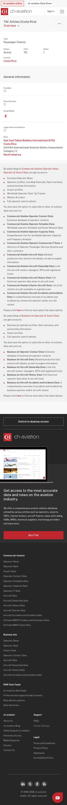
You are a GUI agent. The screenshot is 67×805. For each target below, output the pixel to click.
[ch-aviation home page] (16, 11)
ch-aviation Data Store (40, 3)
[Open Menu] (62, 11)
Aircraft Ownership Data (15, 601)
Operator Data (10, 566)
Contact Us (9, 750)
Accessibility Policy (43, 758)
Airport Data (9, 571)
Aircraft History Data (14, 605)
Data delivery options (14, 700)
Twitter (30, 784)
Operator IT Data (11, 591)
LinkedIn (23, 784)
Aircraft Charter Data (14, 610)
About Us (8, 721)
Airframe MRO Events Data (17, 625)
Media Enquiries (11, 740)
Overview (10, 25)
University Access (12, 735)
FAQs (36, 721)
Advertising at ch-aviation (16, 730)
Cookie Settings (41, 726)
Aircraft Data (10, 596)
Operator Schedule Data (15, 581)
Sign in (50, 11)
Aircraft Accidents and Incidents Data (22, 615)
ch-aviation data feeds (14, 690)
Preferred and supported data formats (22, 695)
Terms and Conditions (44, 743)
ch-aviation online (12, 3)
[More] (59, 24)
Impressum (39, 753)
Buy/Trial (33, 535)
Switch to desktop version (33, 421)
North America (12, 154)
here (19, 310)
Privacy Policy (41, 748)
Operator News (11, 561)
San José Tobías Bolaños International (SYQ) (29, 140)
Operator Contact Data (15, 576)
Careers (7, 745)
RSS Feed (44, 784)
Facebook (37, 784)
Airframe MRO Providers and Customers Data (26, 620)
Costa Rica (10, 61)
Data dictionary (11, 705)
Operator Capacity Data (15, 586)
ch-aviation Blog (11, 726)
